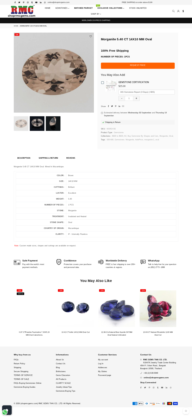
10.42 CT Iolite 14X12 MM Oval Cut (76, 332)
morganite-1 (149, 140)
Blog (58, 367)
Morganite (164, 136)
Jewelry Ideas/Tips (64, 387)
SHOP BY (95, 14)
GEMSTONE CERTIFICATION (133, 82)
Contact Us (60, 364)
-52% (143, 290)
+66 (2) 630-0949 (151, 373)
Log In (100, 364)
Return (118, 122)
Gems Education (63, 375)
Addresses (102, 367)
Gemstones (61, 8)
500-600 (110, 140)
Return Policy (19, 364)
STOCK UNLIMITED (137, 8)
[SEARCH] (173, 11)
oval (157, 140)
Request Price (137, 65)
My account (103, 360)
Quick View (111, 85)
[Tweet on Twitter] (112, 106)
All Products (61, 379)
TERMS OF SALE (21, 379)
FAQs (16, 360)
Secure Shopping (21, 371)
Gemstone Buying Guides (25, 387)
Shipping (108, 122)
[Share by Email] (123, 106)
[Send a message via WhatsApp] (4, 412)
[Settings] (182, 11)
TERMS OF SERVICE (23, 375)
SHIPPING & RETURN (48, 158)
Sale (16, 34)
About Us (60, 360)
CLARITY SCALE (63, 383)
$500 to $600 (117, 136)
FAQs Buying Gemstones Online (27, 383)
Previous (16, 72)
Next (91, 72)
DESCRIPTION (23, 158)
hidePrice (139, 140)
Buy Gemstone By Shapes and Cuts (143, 136)
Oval (171, 136)
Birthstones (61, 371)
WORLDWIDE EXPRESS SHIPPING (96, 20)
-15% (102, 290)
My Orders (102, 371)
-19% (19, 290)
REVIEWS (70, 158)
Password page (104, 375)
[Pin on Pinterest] (116, 106)
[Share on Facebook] (108, 106)
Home (47, 8)
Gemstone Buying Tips (65, 391)
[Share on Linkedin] (119, 106)
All (125, 136)
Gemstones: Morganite (124, 140)
